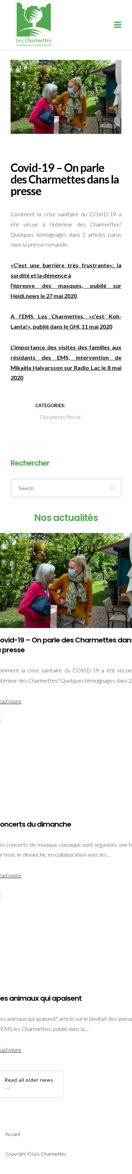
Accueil (12, 1134)
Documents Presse (60, 417)
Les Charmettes (49, 1154)
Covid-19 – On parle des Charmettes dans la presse (65, 179)
